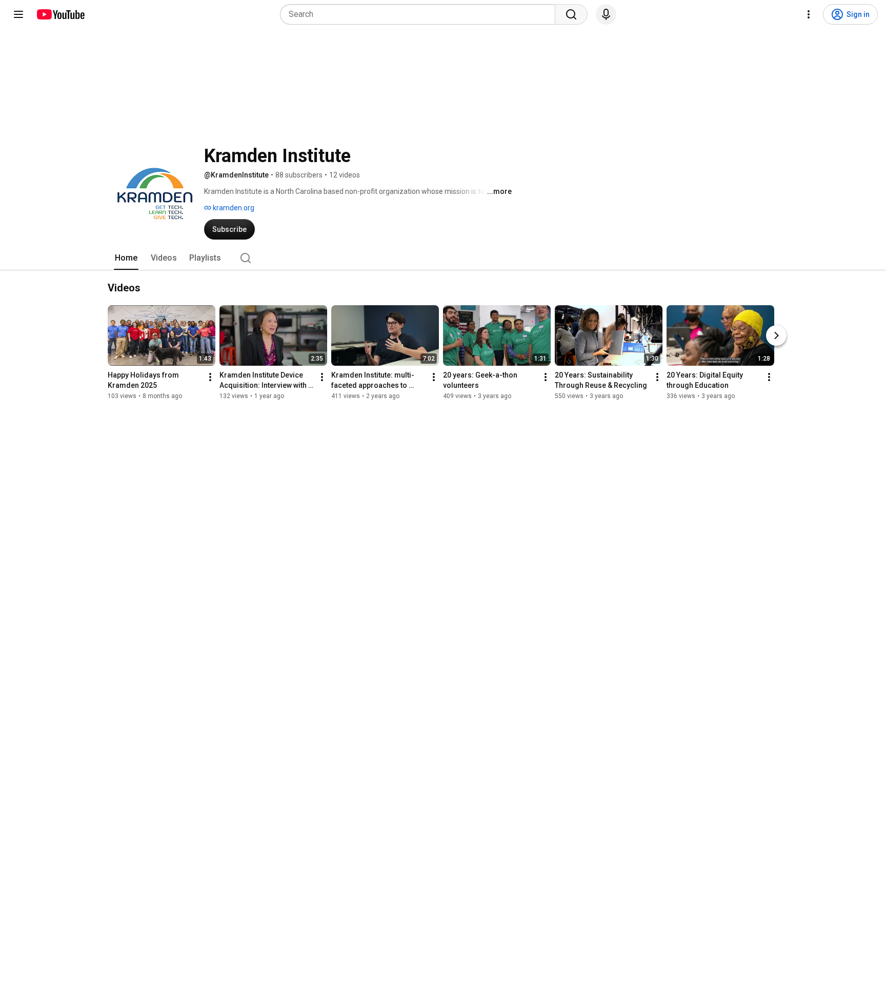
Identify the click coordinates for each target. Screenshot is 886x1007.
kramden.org (232, 208)
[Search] (571, 14)
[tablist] (443, 258)
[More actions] (210, 377)
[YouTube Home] (60, 14)
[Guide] (18, 14)
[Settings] (808, 14)
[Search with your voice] (606, 14)
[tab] (126, 258)
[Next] (776, 335)
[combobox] (421, 14)
